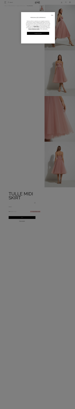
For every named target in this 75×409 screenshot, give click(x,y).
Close (52, 15)
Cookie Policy (36, 26)
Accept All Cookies (38, 33)
